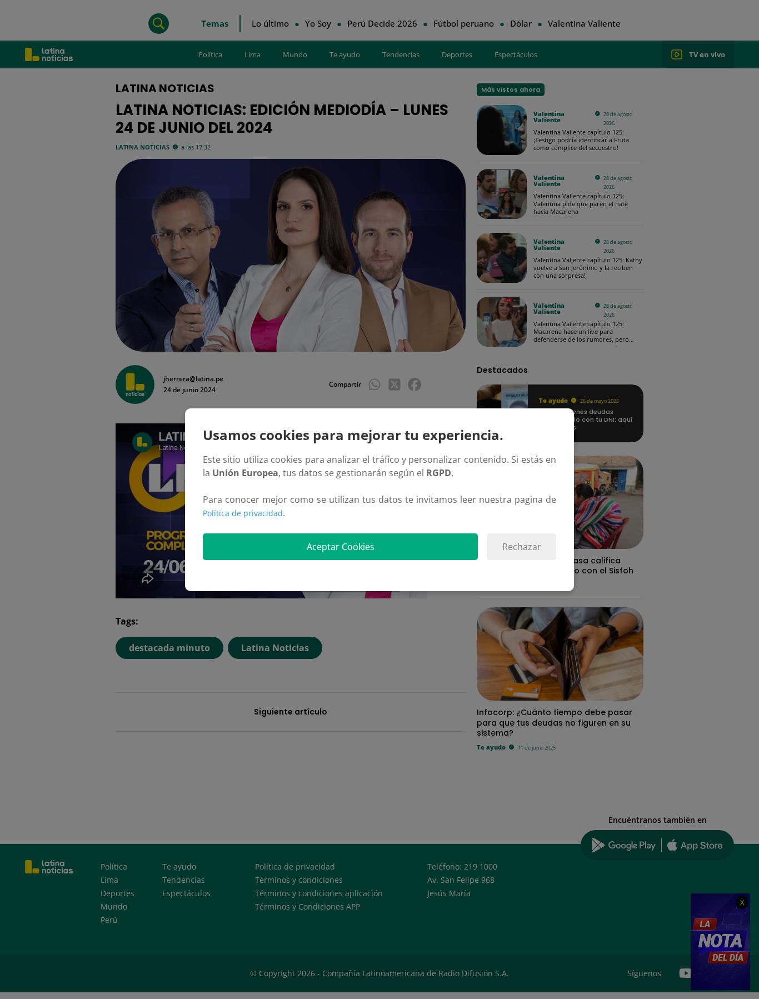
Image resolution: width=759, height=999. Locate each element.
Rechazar (521, 547)
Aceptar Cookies (340, 547)
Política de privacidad (243, 513)
